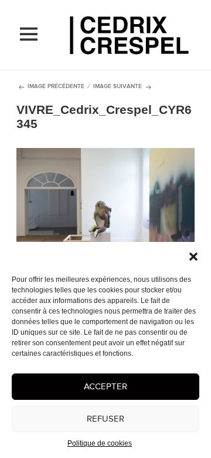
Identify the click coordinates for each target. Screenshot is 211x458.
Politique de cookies (99, 443)
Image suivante (117, 86)
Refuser (105, 418)
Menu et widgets (28, 46)
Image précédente (56, 86)
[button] (193, 256)
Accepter (105, 386)
